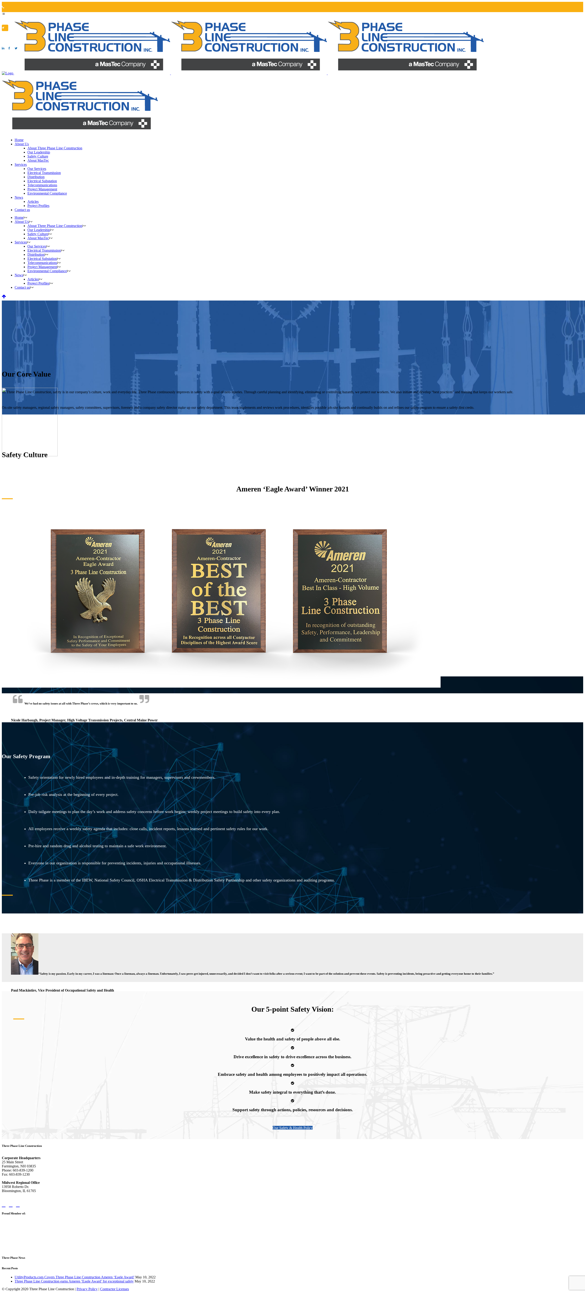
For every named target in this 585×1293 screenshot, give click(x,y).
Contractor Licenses (114, 1289)
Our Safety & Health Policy (293, 1128)
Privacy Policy (87, 1289)
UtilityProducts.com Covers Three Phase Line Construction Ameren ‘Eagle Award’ (74, 1277)
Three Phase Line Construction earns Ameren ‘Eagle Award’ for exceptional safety (74, 1281)
